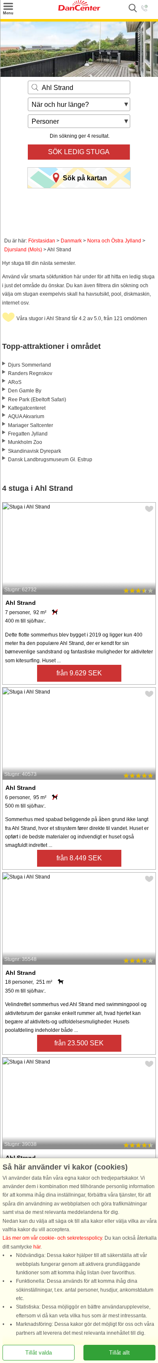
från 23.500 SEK (79, 1043)
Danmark (71, 241)
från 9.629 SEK (79, 673)
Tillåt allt (119, 1352)
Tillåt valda (38, 1352)
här (36, 1247)
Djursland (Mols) (23, 250)
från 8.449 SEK (79, 858)
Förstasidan (41, 241)
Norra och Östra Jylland (114, 241)
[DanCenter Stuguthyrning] (79, 9)
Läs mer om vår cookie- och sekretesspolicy (52, 1238)
